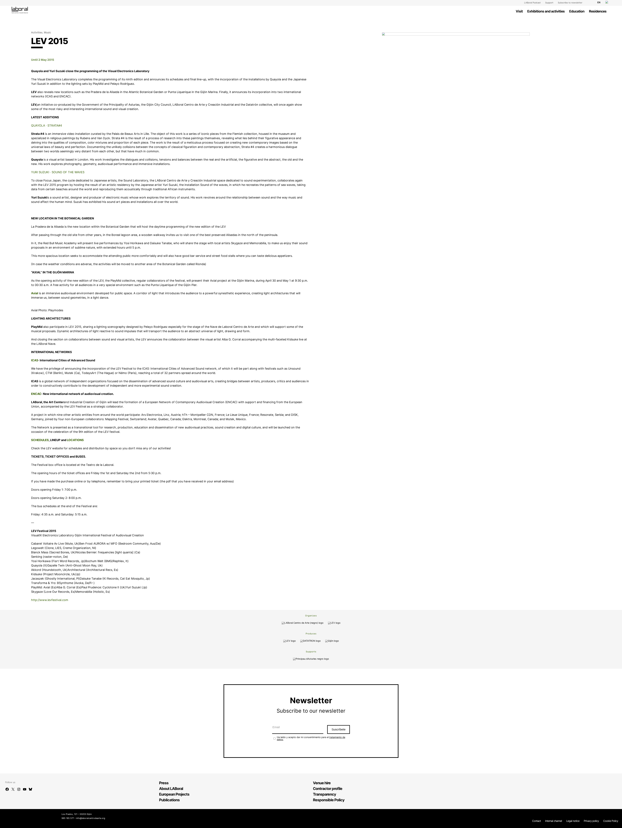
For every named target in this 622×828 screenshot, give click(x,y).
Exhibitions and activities (546, 11)
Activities (36, 32)
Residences (597, 11)
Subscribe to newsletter (570, 2)
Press (163, 783)
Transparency (324, 794)
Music (47, 32)
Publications (169, 800)
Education (576, 11)
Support (549, 2)
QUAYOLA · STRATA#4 (46, 125)
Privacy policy (591, 820)
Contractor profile (327, 788)
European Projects (174, 794)
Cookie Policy (610, 820)
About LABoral (171, 788)
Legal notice (572, 820)
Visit (519, 11)
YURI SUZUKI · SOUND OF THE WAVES (57, 172)
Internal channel (553, 820)
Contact (536, 820)
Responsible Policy (329, 800)
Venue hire (322, 783)
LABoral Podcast (532, 2)
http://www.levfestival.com (49, 600)
